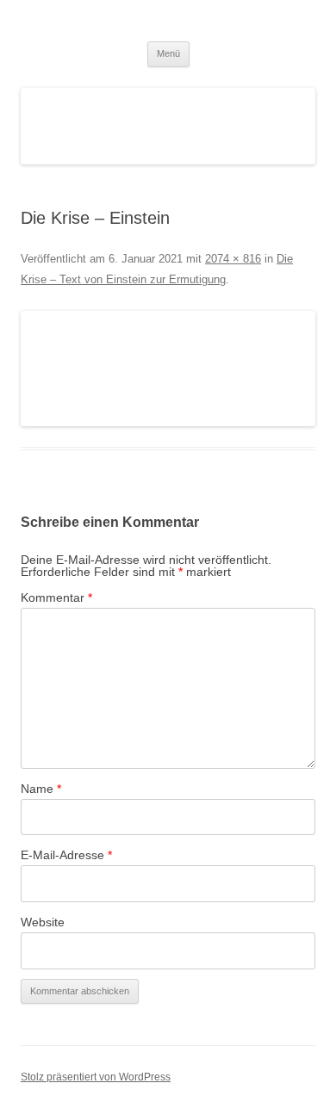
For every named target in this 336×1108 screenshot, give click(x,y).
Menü (168, 53)
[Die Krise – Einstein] (168, 369)
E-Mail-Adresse (66, 855)
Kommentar (56, 597)
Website (43, 922)
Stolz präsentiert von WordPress (96, 1077)
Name (41, 788)
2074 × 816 (233, 258)
